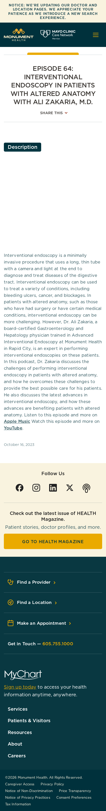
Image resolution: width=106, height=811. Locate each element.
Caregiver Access (19, 784)
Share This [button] (51, 112)
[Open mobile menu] (95, 34)
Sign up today (20, 687)
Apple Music (17, 421)
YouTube (13, 428)
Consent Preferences (73, 797)
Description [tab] (22, 147)
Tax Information (18, 804)
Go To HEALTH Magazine (53, 541)
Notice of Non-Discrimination (29, 790)
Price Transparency (75, 790)
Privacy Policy (52, 784)
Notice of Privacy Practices (27, 797)
